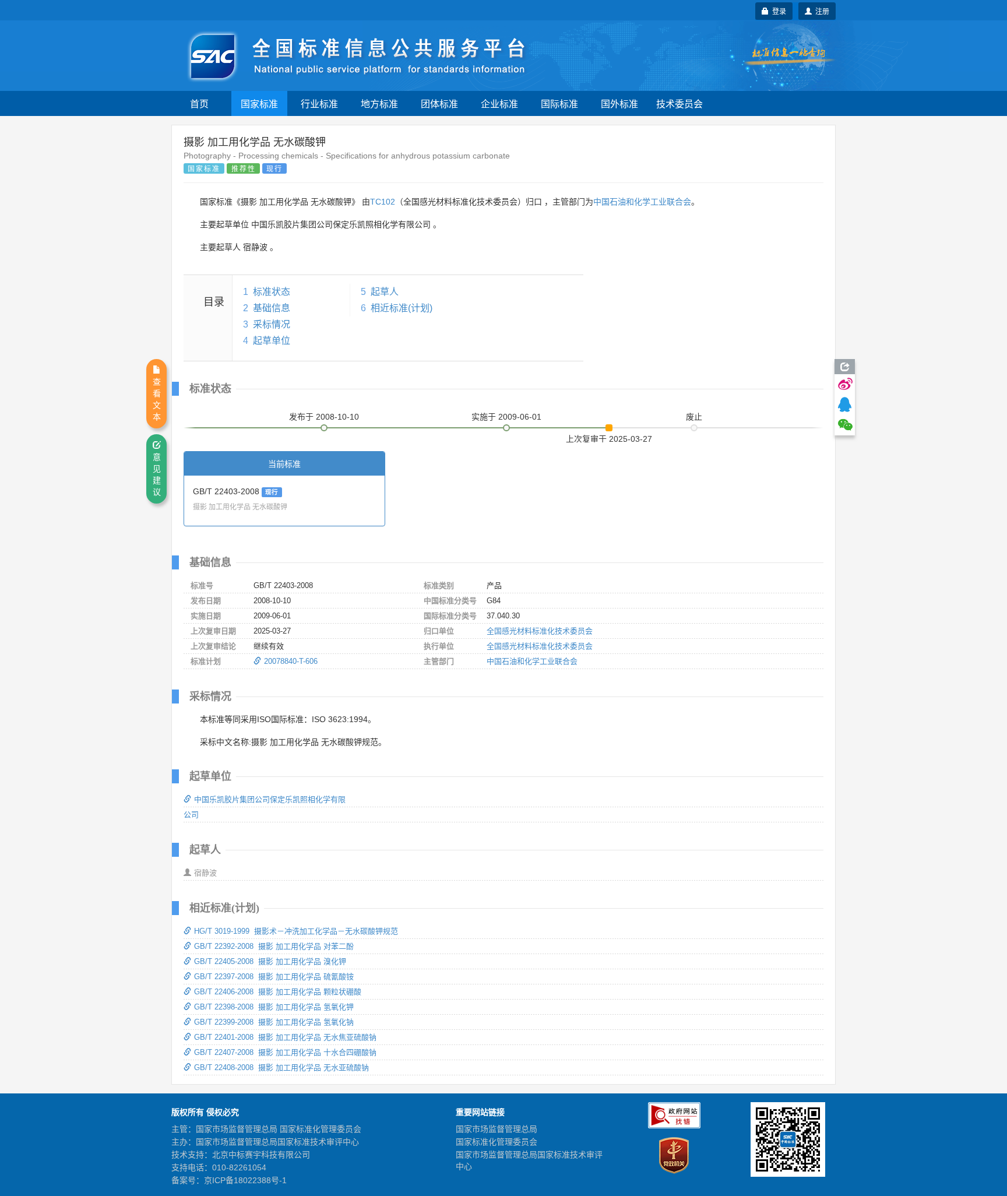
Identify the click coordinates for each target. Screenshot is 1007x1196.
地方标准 (379, 103)
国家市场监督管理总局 (496, 1129)
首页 (199, 103)
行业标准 (319, 103)
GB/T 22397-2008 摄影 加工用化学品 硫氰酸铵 (274, 976)
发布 (324, 416)
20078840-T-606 (291, 661)
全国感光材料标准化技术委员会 (540, 631)
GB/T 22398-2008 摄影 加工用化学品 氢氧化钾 (274, 1006)
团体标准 (439, 103)
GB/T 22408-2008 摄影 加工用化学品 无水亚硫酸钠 (281, 1067)
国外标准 (619, 103)
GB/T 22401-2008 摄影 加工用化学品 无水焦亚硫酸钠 (285, 1037)
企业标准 (499, 103)
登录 (777, 11)
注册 (820, 11)
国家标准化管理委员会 (496, 1141)
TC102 (382, 201)
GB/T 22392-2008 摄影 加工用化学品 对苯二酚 (274, 946)
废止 (694, 416)
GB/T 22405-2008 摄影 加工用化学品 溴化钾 (270, 961)
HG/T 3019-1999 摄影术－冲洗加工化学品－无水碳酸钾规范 (296, 931)
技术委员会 (679, 103)
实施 (506, 416)
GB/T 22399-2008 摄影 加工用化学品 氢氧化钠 (274, 1022)
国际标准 (559, 103)
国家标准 (259, 103)
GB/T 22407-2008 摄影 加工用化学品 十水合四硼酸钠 (285, 1052)
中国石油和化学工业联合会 (642, 201)
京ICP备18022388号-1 (245, 1180)
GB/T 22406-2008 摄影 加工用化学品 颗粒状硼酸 (277, 991)
